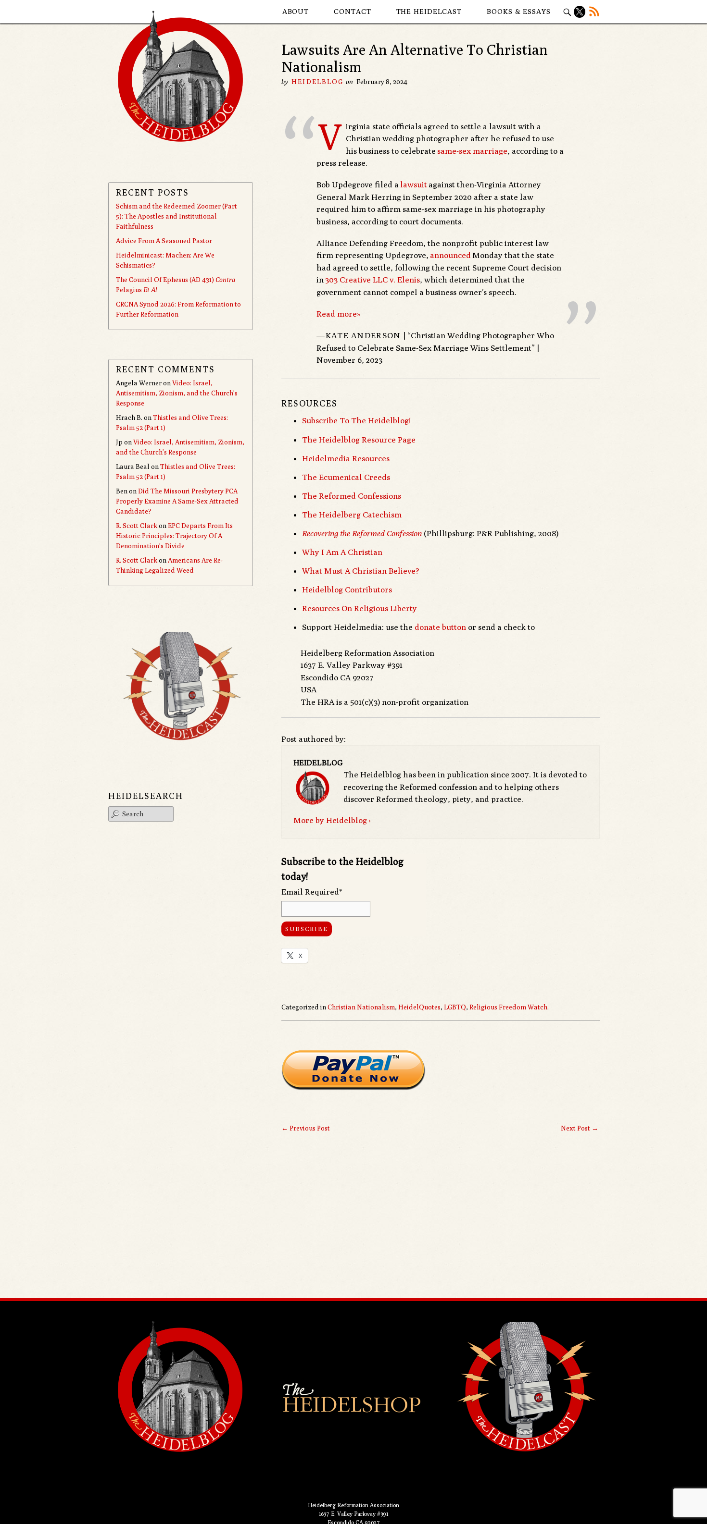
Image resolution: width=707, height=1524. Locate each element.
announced (450, 255)
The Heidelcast (429, 11)
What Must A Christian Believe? (360, 571)
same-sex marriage (472, 151)
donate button (440, 627)
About (295, 11)
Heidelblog (317, 82)
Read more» (338, 314)
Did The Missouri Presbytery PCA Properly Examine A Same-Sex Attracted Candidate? (177, 501)
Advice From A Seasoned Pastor (164, 241)
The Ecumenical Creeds (346, 477)
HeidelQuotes (419, 1007)
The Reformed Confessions (351, 496)
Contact (352, 11)
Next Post (579, 1128)
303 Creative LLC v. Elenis (372, 279)
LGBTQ (455, 1007)
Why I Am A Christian (342, 552)
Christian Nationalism (361, 1007)
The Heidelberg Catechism (352, 514)
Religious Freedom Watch (508, 1007)
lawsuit (413, 184)
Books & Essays (519, 11)
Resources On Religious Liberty (359, 608)
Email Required (311, 892)
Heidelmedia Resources (346, 458)
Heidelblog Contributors (347, 589)
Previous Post (305, 1128)
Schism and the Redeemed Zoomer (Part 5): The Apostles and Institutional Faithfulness (176, 216)
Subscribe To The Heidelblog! (356, 420)
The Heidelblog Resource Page (359, 439)
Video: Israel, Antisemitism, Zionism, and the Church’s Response (177, 393)
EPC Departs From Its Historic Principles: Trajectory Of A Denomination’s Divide (174, 536)
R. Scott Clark (136, 525)
